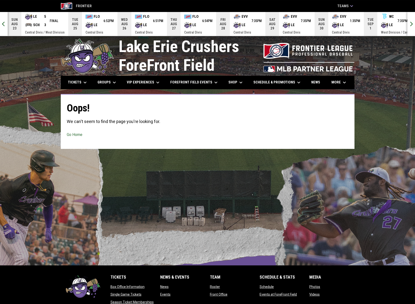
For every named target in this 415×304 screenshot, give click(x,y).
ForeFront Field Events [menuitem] (194, 82)
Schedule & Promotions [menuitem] (277, 82)
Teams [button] (345, 6)
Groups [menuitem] (107, 82)
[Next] (411, 24)
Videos (314, 294)
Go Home (74, 134)
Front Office (218, 294)
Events (165, 294)
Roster (215, 287)
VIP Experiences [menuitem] (144, 82)
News (164, 287)
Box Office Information (127, 287)
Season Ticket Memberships (132, 302)
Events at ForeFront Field (278, 294)
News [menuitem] (315, 82)
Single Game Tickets (125, 294)
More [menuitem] (339, 82)
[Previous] (4, 24)
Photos (314, 287)
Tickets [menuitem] (78, 82)
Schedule (267, 287)
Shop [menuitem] (236, 82)
